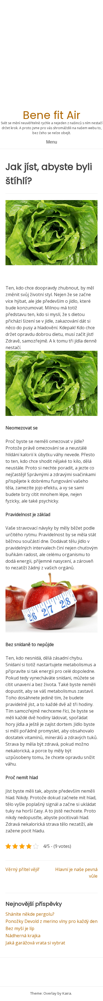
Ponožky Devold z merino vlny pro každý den (51, 921)
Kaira (66, 993)
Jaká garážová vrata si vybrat (35, 943)
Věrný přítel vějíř (22, 869)
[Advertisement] (51, 56)
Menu (51, 142)
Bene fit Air (51, 115)
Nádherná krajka (22, 936)
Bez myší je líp (19, 928)
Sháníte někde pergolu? (29, 914)
